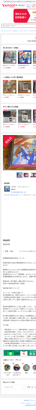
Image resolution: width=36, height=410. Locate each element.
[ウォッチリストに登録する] (14, 61)
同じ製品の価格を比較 (19, 192)
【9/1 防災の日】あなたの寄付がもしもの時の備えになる (19, 1)
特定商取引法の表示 (30, 405)
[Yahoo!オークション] (13, 4)
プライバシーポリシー (26, 403)
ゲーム (26, 30)
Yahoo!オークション (30, 400)
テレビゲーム (32, 30)
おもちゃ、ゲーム (18, 30)
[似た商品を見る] (6, 167)
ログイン (29, 7)
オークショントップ (6, 30)
